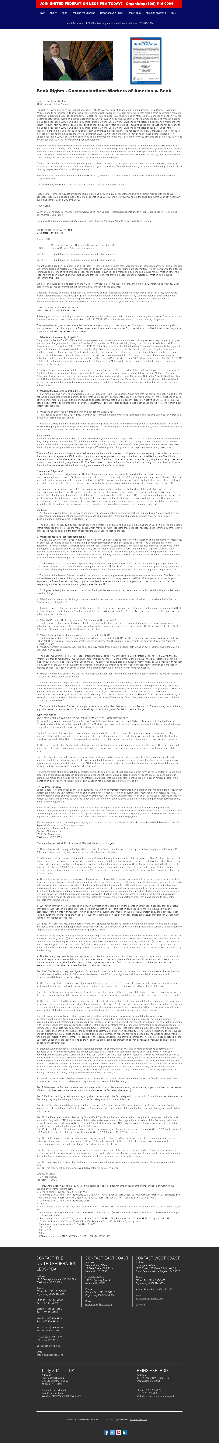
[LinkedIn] (125, 1432)
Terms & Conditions (138, 1419)
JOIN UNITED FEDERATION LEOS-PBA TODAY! (81, 4)
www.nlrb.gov (106, 843)
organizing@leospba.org (49, 1355)
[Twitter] (112, 1432)
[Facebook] (106, 1432)
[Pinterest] (118, 1432)
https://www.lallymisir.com (66, 1396)
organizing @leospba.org (149, 1298)
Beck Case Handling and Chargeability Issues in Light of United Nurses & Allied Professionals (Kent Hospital (94, 221)
